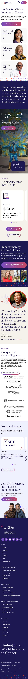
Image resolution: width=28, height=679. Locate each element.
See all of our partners (9, 373)
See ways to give (8, 499)
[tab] (11, 222)
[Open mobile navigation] (2, 3)
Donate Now (14, 235)
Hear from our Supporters (8, 339)
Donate (23, 2)
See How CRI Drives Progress (11, 24)
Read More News (8, 470)
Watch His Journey (8, 128)
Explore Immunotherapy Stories (14, 265)
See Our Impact (14, 229)
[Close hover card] (4, 38)
